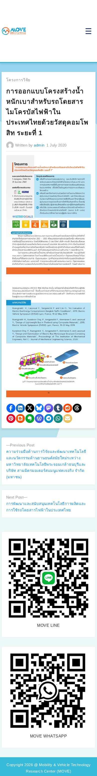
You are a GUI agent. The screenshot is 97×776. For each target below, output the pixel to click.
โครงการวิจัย (18, 80)
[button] (10, 408)
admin (39, 145)
